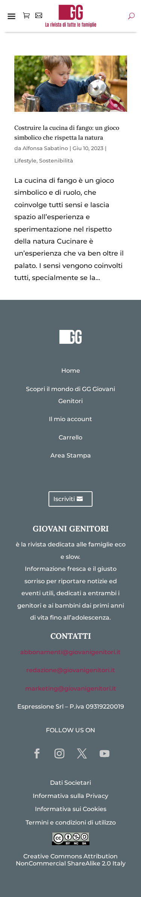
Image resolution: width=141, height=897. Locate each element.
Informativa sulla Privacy (70, 795)
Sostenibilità (56, 160)
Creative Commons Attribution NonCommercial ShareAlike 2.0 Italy (71, 860)
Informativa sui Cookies (70, 809)
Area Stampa (70, 455)
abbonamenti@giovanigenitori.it (70, 652)
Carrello (70, 437)
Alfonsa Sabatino (45, 148)
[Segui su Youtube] (104, 753)
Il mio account (70, 419)
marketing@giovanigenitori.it (70, 688)
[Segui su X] (82, 753)
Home (70, 370)
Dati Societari (70, 782)
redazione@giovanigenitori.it (70, 670)
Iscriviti (64, 499)
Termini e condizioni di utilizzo (71, 822)
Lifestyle (25, 160)
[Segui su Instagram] (59, 753)
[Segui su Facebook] (37, 753)
